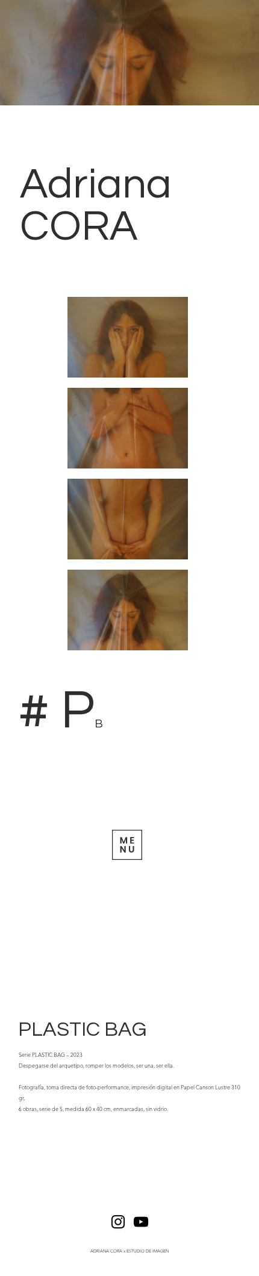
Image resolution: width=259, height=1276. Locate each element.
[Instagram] (118, 1222)
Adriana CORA (96, 206)
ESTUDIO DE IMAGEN (147, 1251)
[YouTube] (141, 1222)
